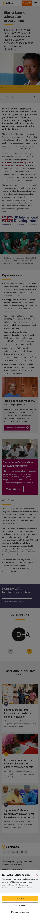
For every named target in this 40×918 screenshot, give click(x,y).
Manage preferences (20, 912)
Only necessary (20, 905)
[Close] (36, 875)
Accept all (20, 898)
